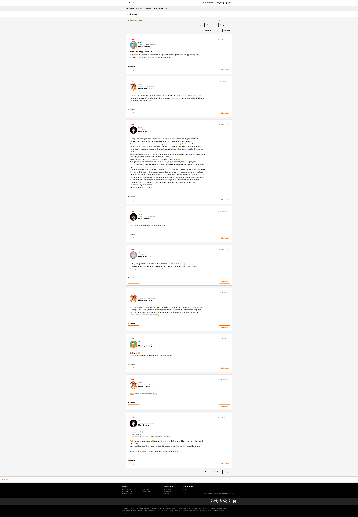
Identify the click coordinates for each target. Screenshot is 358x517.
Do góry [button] (5, 479)
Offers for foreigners (219, 510)
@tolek (132, 394)
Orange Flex (125, 508)
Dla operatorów (167, 489)
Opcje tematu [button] (132, 14)
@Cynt (141, 451)
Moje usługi (139, 8)
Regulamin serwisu (150, 510)
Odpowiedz (225, 70)
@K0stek (133, 225)
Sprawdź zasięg (146, 491)
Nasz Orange (130, 8)
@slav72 (183, 144)
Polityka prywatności (175, 510)
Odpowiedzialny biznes (143, 508)
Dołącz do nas (208, 3)
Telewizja (148, 8)
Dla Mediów (166, 493)
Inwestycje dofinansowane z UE (130, 513)
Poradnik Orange (221, 508)
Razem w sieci (155, 508)
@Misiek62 (133, 95)
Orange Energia (126, 510)
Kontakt (185, 491)
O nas (184, 489)
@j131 (136, 55)
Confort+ (212, 508)
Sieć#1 (133, 508)
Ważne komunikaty (138, 510)
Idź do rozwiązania (224, 21)
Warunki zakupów (162, 510)
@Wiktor (195, 95)
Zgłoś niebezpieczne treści (184, 508)
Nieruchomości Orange (206, 510)
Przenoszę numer (126, 489)
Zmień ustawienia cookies (168, 508)
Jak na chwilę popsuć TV (141, 52)
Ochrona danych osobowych (190, 510)
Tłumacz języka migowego (201, 508)
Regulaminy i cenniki (127, 493)
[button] (230, 39)
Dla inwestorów (167, 491)
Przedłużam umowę (127, 491)
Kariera (185, 493)
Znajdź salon (145, 489)
